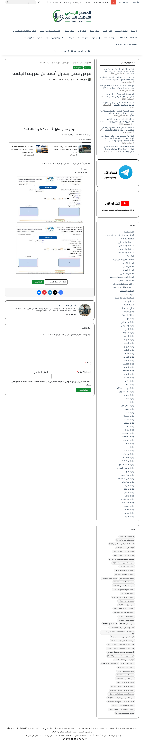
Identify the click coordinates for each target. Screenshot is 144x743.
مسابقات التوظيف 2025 (125, 678)
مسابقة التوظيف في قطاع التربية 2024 (121, 709)
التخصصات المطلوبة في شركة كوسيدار (121, 544)
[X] (69, 314)
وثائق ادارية (96, 37)
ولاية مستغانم (128, 503)
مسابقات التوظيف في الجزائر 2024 (122, 690)
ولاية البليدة (129, 336)
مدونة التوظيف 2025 (126, 667)
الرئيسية (134, 31)
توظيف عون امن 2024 (126, 601)
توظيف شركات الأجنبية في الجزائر (123, 597)
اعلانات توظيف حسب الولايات (127, 44)
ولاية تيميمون (128, 440)
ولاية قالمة (129, 496)
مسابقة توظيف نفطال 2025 (124, 713)
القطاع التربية (107, 31)
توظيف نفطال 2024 (127, 624)
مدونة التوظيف (127, 663)
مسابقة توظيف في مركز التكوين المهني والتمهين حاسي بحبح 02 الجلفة (117, 120)
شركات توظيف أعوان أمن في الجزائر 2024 (121, 644)
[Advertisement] (50, 102)
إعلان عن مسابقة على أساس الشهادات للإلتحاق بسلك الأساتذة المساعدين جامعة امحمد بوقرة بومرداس (117, 138)
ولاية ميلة (129, 509)
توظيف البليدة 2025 (127, 566)
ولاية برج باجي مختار (125, 388)
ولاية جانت (129, 443)
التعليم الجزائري (57, 37)
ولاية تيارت (129, 426)
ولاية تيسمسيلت (127, 437)
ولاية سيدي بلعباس (125, 468)
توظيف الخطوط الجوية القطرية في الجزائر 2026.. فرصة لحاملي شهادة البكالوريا (119, 71)
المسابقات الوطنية (126, 280)
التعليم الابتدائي (125, 242)
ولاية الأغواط (128, 332)
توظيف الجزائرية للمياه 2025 (124, 574)
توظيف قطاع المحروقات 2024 (124, 612)
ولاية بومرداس (127, 405)
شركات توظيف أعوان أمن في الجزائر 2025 (120, 648)
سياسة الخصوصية (79, 735)
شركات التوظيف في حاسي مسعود (122, 637)
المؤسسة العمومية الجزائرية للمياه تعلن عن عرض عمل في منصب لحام (119, 95)
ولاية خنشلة (129, 450)
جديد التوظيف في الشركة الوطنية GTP (122, 627)
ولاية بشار (130, 398)
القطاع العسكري (68, 31)
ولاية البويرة (129, 339)
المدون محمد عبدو (82, 79)
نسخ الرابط (38, 281)
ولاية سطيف (128, 454)
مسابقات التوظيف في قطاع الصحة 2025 (121, 701)
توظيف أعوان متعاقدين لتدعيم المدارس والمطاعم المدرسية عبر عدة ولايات (117, 78)
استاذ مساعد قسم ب (127, 536)
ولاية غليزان (129, 492)
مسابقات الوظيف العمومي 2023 (123, 705)
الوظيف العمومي (121, 31)
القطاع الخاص (82, 31)
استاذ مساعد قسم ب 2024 (125, 540)
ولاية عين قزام (128, 485)
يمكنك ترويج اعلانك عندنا (48, 735)
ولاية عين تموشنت (126, 478)
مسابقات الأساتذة (110, 37)
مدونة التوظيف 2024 (109, 663)
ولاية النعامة (128, 374)
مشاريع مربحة (29, 37)
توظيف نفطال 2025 (110, 624)
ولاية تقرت (129, 412)
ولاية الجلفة (129, 350)
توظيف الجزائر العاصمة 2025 (124, 570)
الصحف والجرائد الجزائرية (123, 259)
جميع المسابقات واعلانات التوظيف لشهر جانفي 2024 (119, 632)
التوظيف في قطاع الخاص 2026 (124, 555)
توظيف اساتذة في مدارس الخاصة (123, 563)
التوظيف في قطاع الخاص (125, 547)
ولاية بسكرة (129, 395)
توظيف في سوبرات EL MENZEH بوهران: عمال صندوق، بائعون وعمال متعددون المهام (21, 149)
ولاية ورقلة (129, 513)
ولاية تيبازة (129, 430)
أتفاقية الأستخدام (93, 735)
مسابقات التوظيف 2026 (125, 682)
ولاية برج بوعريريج (126, 391)
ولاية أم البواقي (127, 322)
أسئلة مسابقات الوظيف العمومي (24, 31)
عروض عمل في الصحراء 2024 (124, 659)
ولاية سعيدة (128, 457)
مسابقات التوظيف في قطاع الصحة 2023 (121, 694)
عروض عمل (84, 62)
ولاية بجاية (129, 384)
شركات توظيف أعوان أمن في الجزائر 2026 (121, 652)
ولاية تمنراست (128, 419)
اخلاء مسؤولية (65, 735)
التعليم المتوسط (124, 252)
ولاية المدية (129, 360)
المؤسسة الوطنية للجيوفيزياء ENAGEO (121, 559)
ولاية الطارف (128, 357)
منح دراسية (129, 305)
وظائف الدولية (42, 37)
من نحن (119, 735)
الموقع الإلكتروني (41, 372)
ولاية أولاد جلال (127, 325)
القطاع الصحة (94, 31)
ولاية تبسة (129, 409)
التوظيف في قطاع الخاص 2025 (123, 551)
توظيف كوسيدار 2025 (126, 620)
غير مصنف (129, 294)
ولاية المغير (129, 367)
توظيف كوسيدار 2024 (126, 616)
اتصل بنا (105, 735)
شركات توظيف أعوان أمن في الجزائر (122, 640)
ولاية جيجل (129, 447)
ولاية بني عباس (127, 402)
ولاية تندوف (129, 423)
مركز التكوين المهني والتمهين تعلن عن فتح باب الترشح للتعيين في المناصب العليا (117, 113)
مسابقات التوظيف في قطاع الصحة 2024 (121, 697)
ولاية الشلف (129, 353)
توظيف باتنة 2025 (127, 593)
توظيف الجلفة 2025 (109, 578)
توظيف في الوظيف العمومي (124, 608)
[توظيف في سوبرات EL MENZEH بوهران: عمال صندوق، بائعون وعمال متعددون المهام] (42, 149)
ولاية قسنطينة (127, 499)
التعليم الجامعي (125, 249)
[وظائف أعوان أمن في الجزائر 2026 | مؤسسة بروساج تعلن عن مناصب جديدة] (85, 149)
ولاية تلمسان (128, 416)
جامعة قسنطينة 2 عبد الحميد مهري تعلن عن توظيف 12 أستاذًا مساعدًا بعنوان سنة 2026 (118, 149)
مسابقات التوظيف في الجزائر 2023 (122, 686)
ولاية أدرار (130, 318)
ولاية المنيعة (128, 371)
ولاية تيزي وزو (128, 433)
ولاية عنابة (129, 471)
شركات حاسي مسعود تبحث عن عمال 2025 (120, 656)
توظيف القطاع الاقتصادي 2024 (123, 582)
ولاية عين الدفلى (127, 475)
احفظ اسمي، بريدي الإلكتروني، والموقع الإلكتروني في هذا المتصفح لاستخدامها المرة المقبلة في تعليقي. (51, 383)
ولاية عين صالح (128, 482)
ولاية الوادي (129, 377)
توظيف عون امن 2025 (126, 604)
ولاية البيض (129, 343)
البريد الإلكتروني (84, 372)
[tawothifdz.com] (72, 16)
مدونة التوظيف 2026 (126, 671)
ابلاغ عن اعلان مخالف (30, 735)
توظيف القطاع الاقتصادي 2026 (123, 589)
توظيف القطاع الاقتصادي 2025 (123, 585)
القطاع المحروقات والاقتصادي (49, 31)
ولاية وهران (129, 516)
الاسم (88, 362)
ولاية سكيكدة (128, 461)
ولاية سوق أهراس (126, 464)
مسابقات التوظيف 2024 (125, 675)
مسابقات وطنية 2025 (122, 284)
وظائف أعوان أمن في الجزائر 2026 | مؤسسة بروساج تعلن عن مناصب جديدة (65, 149)
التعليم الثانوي (125, 245)
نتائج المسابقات (83, 37)
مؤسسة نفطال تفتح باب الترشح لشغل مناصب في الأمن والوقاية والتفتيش (118, 129)
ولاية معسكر (128, 506)
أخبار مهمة (70, 37)
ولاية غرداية (129, 489)
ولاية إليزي (129, 329)
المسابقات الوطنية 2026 (128, 37)
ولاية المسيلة (128, 364)
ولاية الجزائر (129, 346)
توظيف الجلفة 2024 (127, 578)
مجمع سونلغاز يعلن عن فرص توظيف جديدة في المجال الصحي (118, 104)
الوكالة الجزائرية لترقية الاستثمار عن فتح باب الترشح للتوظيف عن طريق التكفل (79, 2)
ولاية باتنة (129, 381)
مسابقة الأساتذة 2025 (122, 287)
